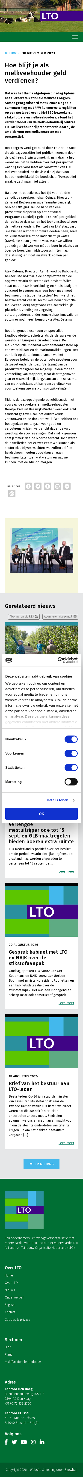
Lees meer (66, 871)
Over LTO (11, 1283)
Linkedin (42, 1443)
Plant (8, 1354)
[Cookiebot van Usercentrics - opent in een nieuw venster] (58, 660)
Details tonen (57, 800)
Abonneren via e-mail (58, 616)
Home (9, 1275)
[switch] (71, 753)
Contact (10, 1312)
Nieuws (10, 1290)
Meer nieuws (42, 1164)
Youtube (24, 1443)
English (10, 1305)
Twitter (14, 1443)
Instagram (33, 1443)
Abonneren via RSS (22, 616)
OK (41, 814)
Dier (8, 1347)
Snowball (71, 1470)
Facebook (6, 1443)
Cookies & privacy (17, 1320)
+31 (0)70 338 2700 (18, 1404)
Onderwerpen (14, 1297)
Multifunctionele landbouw (23, 1362)
